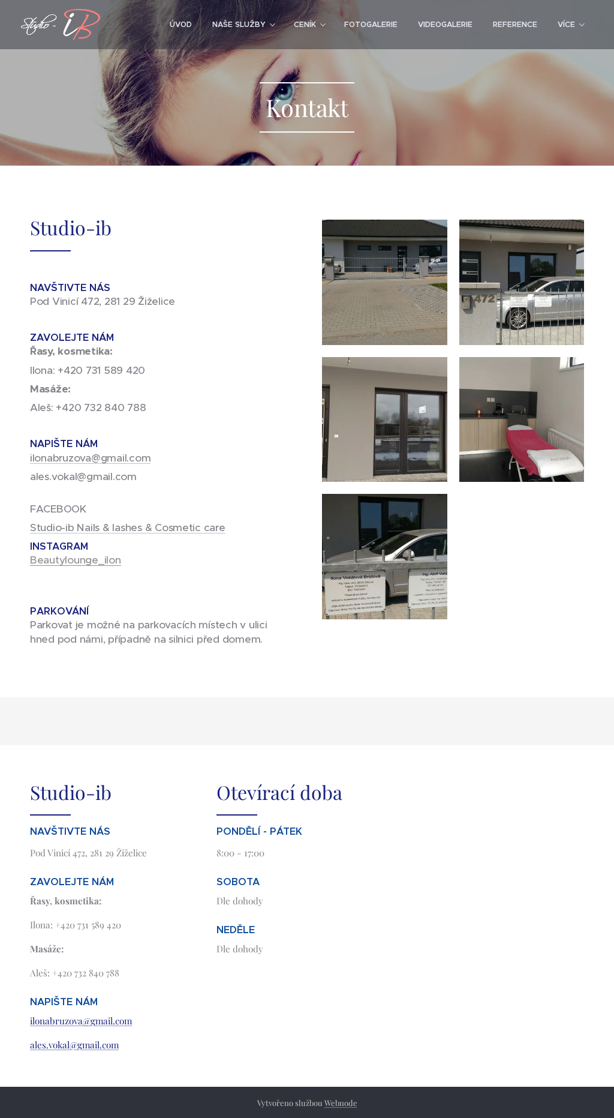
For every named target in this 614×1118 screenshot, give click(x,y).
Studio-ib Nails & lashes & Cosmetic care (127, 527)
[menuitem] (180, 25)
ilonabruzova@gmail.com (90, 457)
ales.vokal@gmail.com (74, 1045)
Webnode (340, 1103)
